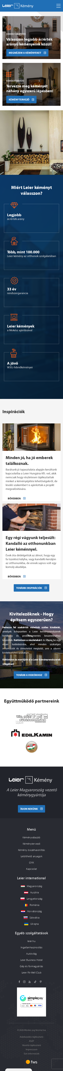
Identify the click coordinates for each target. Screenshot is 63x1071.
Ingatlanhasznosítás (31, 947)
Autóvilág (31, 953)
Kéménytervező (31, 843)
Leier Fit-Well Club (31, 972)
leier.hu (31, 941)
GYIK (31, 862)
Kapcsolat (31, 869)
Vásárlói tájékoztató (31, 1045)
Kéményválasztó (31, 837)
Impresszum (31, 1049)
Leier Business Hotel (31, 960)
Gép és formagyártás (31, 966)
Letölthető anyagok (31, 856)
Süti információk (31, 1053)
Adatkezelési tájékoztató (31, 1037)
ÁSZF (31, 1041)
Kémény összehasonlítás (31, 850)
